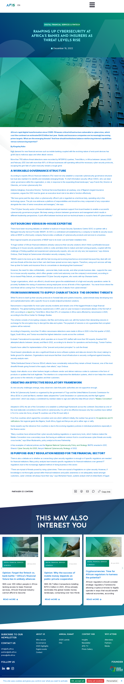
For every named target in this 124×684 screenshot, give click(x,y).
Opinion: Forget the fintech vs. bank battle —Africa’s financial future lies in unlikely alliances (19, 575)
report (29, 312)
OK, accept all (77, 681)
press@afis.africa (8, 655)
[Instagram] (12, 668)
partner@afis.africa (8, 652)
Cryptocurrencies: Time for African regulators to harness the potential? (102, 574)
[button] (75, 492)
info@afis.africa (7, 649)
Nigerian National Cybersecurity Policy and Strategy (66, 445)
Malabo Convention (103, 399)
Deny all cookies (95, 681)
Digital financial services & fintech (62, 25)
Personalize (112, 681)
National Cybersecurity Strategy (57, 448)
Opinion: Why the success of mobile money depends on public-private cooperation (59, 575)
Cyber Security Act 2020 (27, 448)
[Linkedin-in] (3, 668)
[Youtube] (8, 668)
